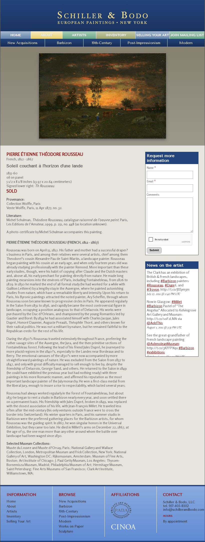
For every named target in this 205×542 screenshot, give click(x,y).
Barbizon (64, 43)
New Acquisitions (23, 43)
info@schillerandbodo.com (183, 509)
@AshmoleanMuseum (163, 343)
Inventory (116, 35)
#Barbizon (168, 281)
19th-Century (102, 43)
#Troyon (153, 289)
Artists (79, 35)
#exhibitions (156, 352)
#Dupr (169, 285)
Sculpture (66, 531)
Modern (185, 43)
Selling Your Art (152, 35)
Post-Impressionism (144, 43)
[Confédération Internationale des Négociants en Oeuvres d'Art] (123, 528)
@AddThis (155, 323)
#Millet (177, 301)
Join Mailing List (187, 35)
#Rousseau (155, 285)
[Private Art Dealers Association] (121, 517)
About (46, 35)
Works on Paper (71, 526)
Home (15, 35)
